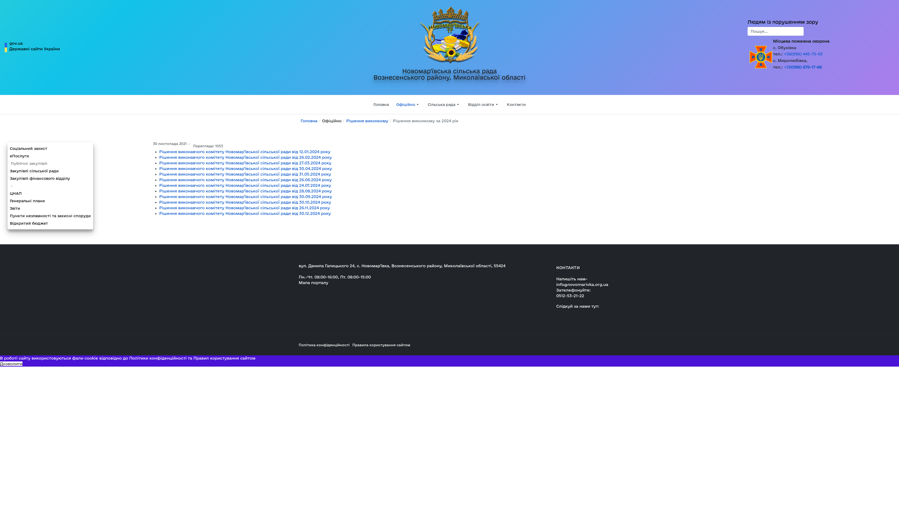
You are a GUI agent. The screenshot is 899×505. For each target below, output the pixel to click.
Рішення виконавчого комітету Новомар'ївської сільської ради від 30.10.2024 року (245, 202)
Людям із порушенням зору (783, 22)
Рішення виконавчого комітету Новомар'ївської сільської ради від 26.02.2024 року (245, 157)
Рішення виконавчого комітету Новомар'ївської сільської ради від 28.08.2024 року (245, 191)
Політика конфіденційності (324, 345)
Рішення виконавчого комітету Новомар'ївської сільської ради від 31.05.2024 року (245, 174)
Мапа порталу (313, 282)
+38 (803, 67)
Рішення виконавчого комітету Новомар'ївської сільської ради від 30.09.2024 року (245, 196)
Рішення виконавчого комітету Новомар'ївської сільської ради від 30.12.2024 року (245, 213)
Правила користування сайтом (381, 345)
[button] (408, 104)
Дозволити (11, 363)
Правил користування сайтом (224, 358)
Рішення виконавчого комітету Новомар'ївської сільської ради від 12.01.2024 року (244, 151)
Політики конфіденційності (158, 358)
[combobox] (776, 31)
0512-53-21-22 (570, 295)
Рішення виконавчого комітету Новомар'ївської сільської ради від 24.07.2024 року (245, 185)
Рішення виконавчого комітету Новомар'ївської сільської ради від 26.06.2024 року (245, 179)
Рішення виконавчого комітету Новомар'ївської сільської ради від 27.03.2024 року (245, 163)
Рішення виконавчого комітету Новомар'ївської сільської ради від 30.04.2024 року (245, 168)
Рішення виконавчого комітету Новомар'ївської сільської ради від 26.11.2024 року (244, 208)
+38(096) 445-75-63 (803, 54)
